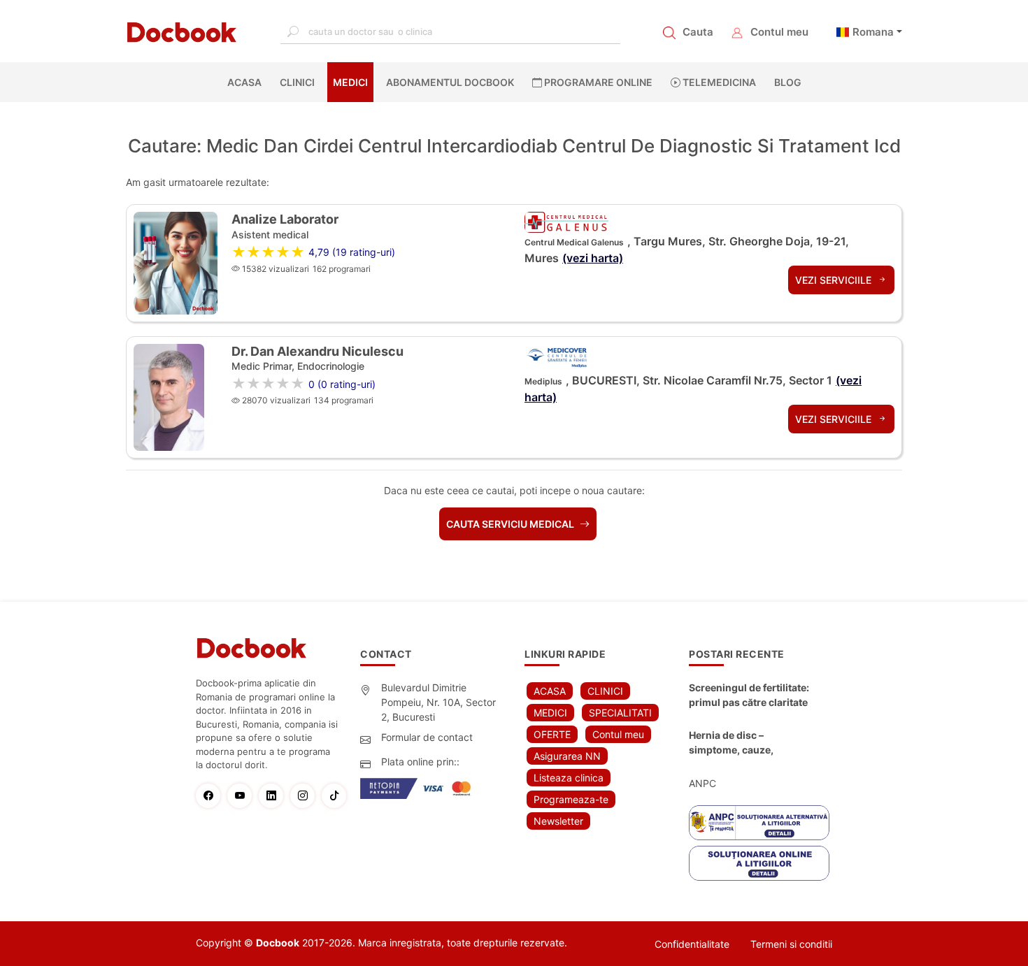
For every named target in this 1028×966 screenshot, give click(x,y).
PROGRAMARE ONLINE (597, 82)
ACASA (247, 82)
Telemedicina (718, 82)
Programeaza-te (571, 799)
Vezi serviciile (834, 280)
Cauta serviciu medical (511, 524)
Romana (873, 31)
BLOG (787, 82)
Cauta (698, 31)
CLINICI (297, 82)
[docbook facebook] (211, 796)
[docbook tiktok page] (337, 796)
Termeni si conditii (791, 944)
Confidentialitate (692, 944)
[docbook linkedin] (274, 796)
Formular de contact (427, 737)
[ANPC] (759, 822)
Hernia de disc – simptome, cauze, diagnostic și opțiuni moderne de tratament (742, 743)
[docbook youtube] (243, 796)
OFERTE (552, 734)
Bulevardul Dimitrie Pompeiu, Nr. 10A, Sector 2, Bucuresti (438, 702)
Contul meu (779, 31)
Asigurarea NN (567, 756)
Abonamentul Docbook (450, 82)
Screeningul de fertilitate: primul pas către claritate (749, 695)
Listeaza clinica (569, 778)
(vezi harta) (592, 258)
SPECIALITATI (620, 713)
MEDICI (350, 82)
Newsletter (558, 821)
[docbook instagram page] (306, 796)
